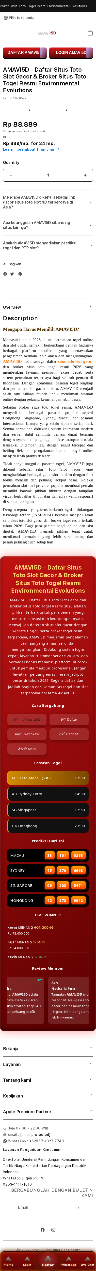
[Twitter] (13, 275)
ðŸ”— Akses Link (27, 719)
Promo (8, 1264)
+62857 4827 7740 (46, 1141)
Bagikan (15, 264)
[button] (6, 33)
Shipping (9, 130)
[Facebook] (6, 275)
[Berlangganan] (77, 1208)
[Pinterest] (21, 275)
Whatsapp (68, 1264)
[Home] (46, 33)
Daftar (48, 1265)
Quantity (11, 162)
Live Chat (88, 1264)
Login (27, 1264)
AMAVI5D (38, 1250)
